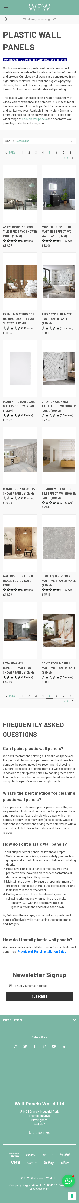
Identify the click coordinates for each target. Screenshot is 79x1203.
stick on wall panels (34, 119)
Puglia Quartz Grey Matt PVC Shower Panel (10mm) (59, 580)
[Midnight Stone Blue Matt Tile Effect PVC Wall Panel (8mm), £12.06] (59, 194)
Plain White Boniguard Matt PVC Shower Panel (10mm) (20, 406)
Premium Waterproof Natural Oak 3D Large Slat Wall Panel (19, 319)
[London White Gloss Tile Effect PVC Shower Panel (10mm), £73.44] (59, 456)
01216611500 (41, 1133)
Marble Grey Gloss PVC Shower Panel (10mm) (20, 491)
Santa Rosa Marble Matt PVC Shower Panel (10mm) (59, 668)
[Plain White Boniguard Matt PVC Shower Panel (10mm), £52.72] (20, 368)
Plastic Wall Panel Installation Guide (42, 951)
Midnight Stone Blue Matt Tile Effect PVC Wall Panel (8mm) (57, 231)
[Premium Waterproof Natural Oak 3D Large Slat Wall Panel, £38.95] (20, 281)
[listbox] (44, 141)
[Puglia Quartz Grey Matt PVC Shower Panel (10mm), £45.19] (59, 543)
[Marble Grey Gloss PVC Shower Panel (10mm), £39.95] (20, 456)
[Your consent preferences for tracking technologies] (72, 1196)
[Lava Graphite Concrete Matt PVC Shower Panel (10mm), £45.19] (20, 630)
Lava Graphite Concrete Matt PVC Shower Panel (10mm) (18, 668)
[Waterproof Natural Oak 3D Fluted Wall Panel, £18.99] (20, 543)
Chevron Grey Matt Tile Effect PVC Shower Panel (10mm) (59, 406)
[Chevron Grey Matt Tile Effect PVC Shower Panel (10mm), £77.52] (59, 368)
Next (67, 158)
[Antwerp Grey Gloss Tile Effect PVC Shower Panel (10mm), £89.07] (20, 194)
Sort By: (9, 140)
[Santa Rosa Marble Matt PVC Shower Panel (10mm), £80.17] (59, 630)
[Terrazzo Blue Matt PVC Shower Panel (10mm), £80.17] (59, 281)
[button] (20, 241)
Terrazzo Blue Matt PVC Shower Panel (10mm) (57, 319)
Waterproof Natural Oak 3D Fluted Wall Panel (18, 580)
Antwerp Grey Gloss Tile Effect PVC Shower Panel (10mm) (20, 231)
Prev (11, 152)
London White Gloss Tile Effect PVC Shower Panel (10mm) (59, 493)
